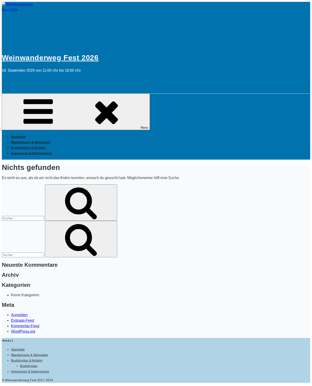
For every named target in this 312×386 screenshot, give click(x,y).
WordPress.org (23, 331)
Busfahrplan (28, 366)
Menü (144, 127)
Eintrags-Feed (22, 320)
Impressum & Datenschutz (31, 153)
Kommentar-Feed (25, 326)
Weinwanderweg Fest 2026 (50, 58)
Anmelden (19, 315)
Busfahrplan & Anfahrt (28, 148)
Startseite (18, 137)
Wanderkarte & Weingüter (30, 142)
